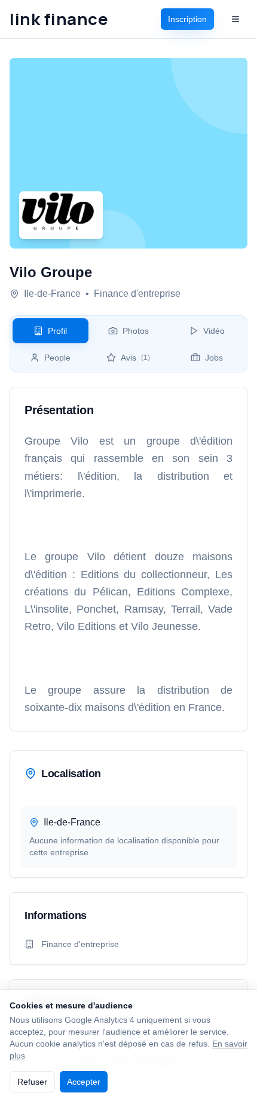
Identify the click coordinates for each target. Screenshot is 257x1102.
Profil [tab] (57, 331)
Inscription (187, 19)
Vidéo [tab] (214, 331)
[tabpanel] (128, 559)
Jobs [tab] (214, 357)
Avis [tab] (135, 357)
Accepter (83, 1082)
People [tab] (57, 357)
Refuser (32, 1082)
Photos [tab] (136, 331)
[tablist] (128, 343)
